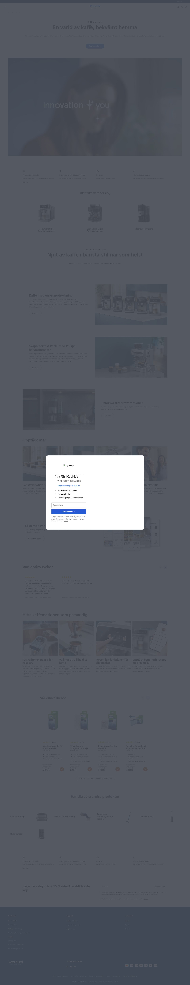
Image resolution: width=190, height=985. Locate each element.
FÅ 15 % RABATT (69, 511)
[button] (142, 457)
